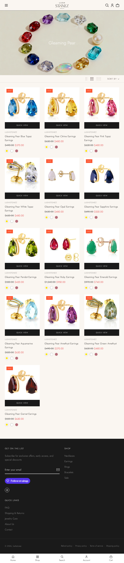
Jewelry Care (11, 518)
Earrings (68, 461)
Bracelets (68, 472)
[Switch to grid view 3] (91, 78)
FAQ (7, 507)
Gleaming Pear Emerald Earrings (100, 277)
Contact (8, 529)
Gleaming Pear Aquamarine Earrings (19, 345)
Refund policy (66, 545)
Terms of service (96, 545)
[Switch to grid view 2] (86, 78)
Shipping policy (112, 545)
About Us (9, 524)
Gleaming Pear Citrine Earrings (60, 136)
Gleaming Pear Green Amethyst (100, 343)
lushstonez (11, 132)
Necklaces (69, 456)
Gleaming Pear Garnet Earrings (20, 414)
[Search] (107, 5)
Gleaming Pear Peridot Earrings (20, 277)
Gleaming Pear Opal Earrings (59, 206)
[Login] (112, 5)
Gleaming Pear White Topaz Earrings (19, 208)
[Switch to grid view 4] (99, 78)
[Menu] (6, 5)
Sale (66, 478)
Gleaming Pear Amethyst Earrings (61, 343)
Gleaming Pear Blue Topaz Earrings (18, 138)
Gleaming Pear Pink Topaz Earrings (97, 138)
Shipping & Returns (14, 513)
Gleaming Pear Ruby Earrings (59, 277)
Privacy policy (81, 545)
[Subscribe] (58, 470)
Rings (67, 467)
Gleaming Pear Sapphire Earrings (101, 206)
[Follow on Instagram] (7, 490)
